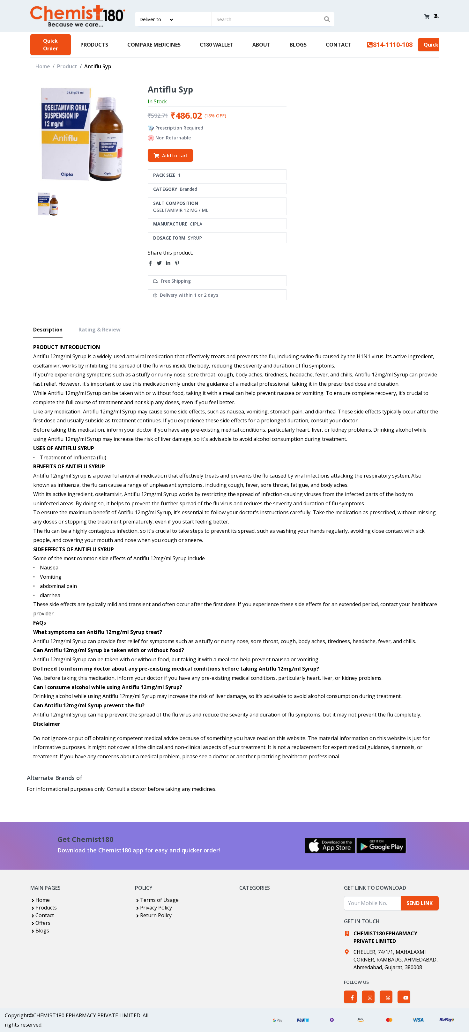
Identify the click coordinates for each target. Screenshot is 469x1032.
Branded (188, 189)
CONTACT (339, 44)
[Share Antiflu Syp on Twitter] (161, 263)
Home (42, 66)
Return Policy (156, 915)
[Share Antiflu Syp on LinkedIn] (170, 263)
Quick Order (50, 44)
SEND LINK (419, 903)
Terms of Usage (159, 899)
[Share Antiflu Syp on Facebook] (152, 263)
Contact (44, 915)
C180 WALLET (216, 44)
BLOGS (298, 44)
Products (46, 907)
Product (67, 66)
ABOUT (261, 44)
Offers (42, 922)
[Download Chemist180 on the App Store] (330, 845)
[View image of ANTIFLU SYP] (47, 203)
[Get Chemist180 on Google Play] (381, 845)
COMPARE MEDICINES (154, 44)
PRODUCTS (94, 44)
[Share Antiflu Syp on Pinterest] (179, 263)
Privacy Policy (156, 907)
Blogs (42, 930)
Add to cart (175, 155)
